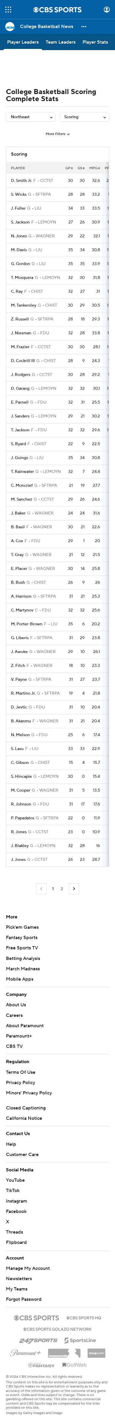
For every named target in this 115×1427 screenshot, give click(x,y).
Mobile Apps (19, 979)
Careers (14, 1015)
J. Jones (18, 859)
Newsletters (19, 1279)
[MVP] (96, 1351)
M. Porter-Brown (26, 624)
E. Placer (19, 568)
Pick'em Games (22, 927)
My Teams (16, 1289)
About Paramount (25, 1026)
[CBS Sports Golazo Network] (57, 1328)
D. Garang (20, 388)
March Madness (23, 969)
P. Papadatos (22, 818)
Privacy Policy (20, 1083)
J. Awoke (19, 652)
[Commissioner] (64, 1351)
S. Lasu (17, 749)
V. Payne (19, 679)
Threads (14, 1232)
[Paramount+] (25, 1352)
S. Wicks (19, 194)
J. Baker (18, 513)
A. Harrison (21, 596)
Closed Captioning (26, 1108)
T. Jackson (20, 430)
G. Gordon (20, 264)
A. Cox (17, 541)
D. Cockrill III (23, 361)
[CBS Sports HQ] (83, 1317)
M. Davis (19, 250)
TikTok (12, 1190)
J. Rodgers (20, 374)
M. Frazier (20, 347)
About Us (16, 1005)
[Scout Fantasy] (41, 1365)
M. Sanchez (21, 499)
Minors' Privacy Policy (29, 1093)
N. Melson (20, 735)
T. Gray (17, 555)
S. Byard (18, 444)
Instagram (16, 1201)
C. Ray (17, 291)
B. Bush (18, 582)
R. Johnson (21, 804)
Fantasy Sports (21, 938)
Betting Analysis (23, 958)
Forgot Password (24, 1299)
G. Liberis (20, 638)
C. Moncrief (22, 485)
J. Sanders (20, 416)
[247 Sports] (38, 1339)
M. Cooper (20, 790)
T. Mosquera (22, 277)
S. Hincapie (21, 776)
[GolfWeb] (74, 1365)
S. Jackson (20, 222)
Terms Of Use (20, 1072)
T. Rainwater (22, 471)
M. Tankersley (23, 305)
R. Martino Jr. (23, 693)
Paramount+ (19, 1036)
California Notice (24, 1118)
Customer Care (22, 1155)
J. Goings (19, 458)
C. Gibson (20, 762)
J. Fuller (18, 208)
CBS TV (14, 1046)
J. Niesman (21, 333)
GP (67, 168)
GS (80, 168)
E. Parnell (20, 402)
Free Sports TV (22, 948)
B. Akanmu (21, 721)
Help (11, 1144)
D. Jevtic (19, 707)
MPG (93, 168)
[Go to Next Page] (74, 888)
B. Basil (18, 527)
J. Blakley (20, 846)
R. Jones (19, 832)
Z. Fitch (18, 665)
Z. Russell (20, 319)
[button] (8, 9)
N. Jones (19, 236)
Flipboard (16, 1242)
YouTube (15, 1180)
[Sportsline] (80, 1339)
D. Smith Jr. (21, 180)
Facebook (16, 1211)
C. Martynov (22, 610)
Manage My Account (28, 1268)
